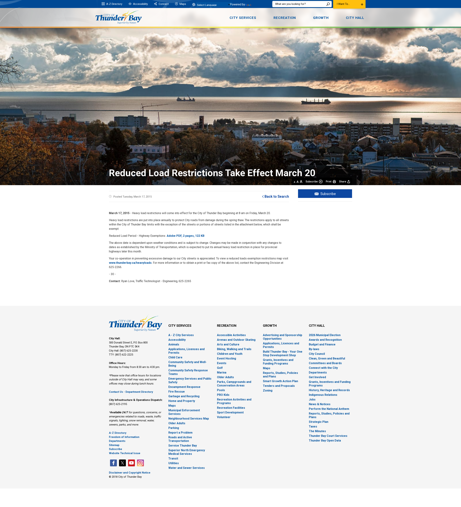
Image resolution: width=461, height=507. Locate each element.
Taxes (313, 426)
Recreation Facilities (231, 407)
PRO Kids (223, 395)
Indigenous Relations (323, 395)
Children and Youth (229, 354)
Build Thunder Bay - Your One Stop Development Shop (282, 353)
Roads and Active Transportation (180, 439)
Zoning (267, 390)
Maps (182, 4)
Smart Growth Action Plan (280, 381)
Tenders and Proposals (279, 386)
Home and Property (181, 401)
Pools (221, 390)
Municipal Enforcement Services (184, 412)
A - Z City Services (181, 335)
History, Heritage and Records (329, 390)
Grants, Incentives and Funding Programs (278, 361)
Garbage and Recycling (184, 396)
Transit (173, 458)
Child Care (175, 357)
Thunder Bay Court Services (328, 436)
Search (328, 4)
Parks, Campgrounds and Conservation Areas (234, 383)
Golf (220, 368)
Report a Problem (180, 432)
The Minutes (317, 431)
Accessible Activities (231, 335)
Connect (163, 4)
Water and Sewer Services (186, 468)
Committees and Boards (325, 363)
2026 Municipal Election (325, 335)
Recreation (226, 325)
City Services (179, 325)
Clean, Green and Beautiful (327, 358)
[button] (349, 4)
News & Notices (319, 404)
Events (221, 363)
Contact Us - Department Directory (131, 391)
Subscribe (312, 181)
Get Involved (317, 377)
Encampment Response (184, 387)
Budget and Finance (322, 344)
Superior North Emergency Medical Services (186, 452)
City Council (317, 354)
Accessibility (140, 4)
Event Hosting (226, 358)
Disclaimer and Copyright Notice (129, 472)
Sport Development (230, 412)
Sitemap (114, 445)
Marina (221, 372)
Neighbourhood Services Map (188, 418)
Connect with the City (323, 368)
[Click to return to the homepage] (118, 17)
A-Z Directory (114, 4)
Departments (117, 441)
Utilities (173, 463)
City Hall (317, 325)
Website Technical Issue (124, 453)
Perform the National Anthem (329, 409)
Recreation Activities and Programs (234, 401)
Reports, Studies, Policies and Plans (280, 374)
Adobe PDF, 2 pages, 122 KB (186, 235)
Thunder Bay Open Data (325, 440)
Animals (173, 344)
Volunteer (223, 417)
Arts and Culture (228, 344)
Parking (173, 428)
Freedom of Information (124, 437)
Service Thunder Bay (182, 445)
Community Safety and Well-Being (187, 363)
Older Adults (176, 423)
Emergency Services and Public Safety (189, 380)
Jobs (312, 399)
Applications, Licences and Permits (186, 350)
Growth (270, 325)
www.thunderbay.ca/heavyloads (130, 262)
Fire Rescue (176, 391)
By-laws (314, 349)
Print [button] (328, 181)
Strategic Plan (318, 422)
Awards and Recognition (325, 339)
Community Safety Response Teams (188, 372)
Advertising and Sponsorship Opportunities (282, 336)
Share (342, 181)
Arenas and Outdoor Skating (236, 339)
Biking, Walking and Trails (234, 349)
